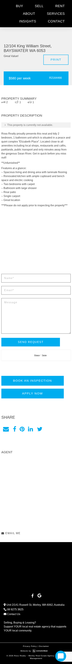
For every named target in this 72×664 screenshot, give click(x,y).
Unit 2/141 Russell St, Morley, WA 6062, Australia (35, 604)
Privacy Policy (30, 646)
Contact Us (13, 614)
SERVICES (56, 13)
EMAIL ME (12, 533)
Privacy (37, 355)
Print (56, 59)
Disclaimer (44, 646)
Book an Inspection (32, 380)
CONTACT (56, 21)
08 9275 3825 (14, 609)
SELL (39, 6)
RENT (60, 6)
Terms (44, 355)
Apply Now (32, 393)
